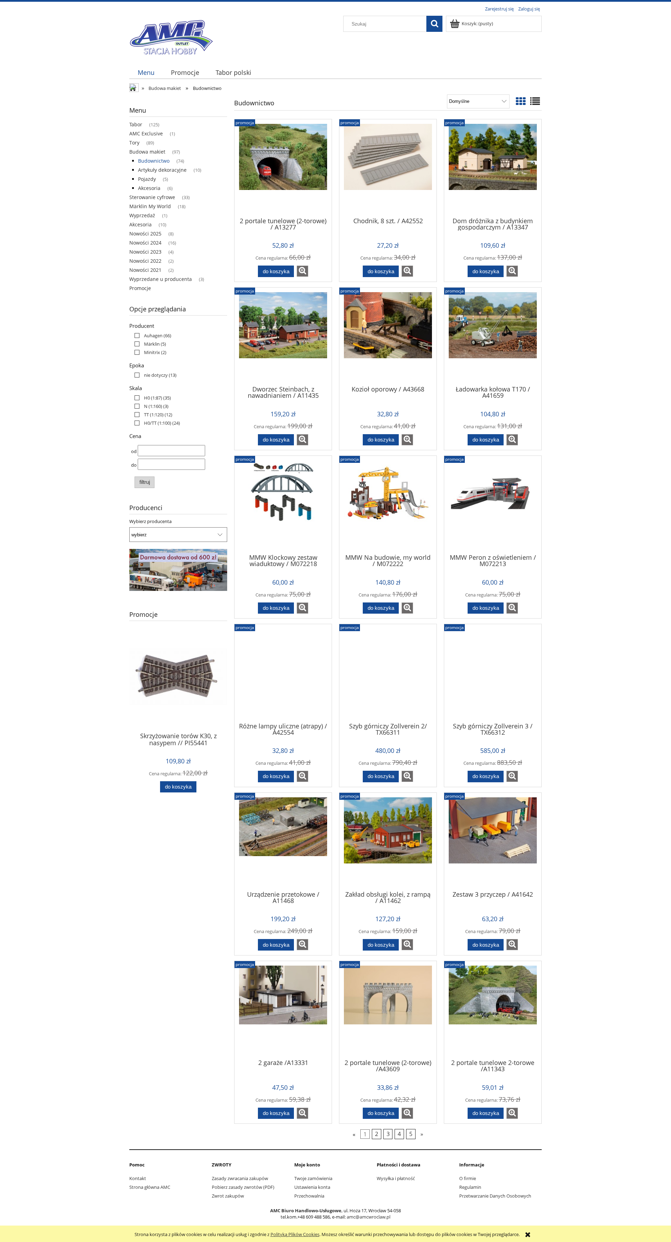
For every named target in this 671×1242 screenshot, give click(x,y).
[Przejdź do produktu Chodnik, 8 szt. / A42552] (388, 167)
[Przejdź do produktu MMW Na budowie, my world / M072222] (388, 504)
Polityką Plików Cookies (294, 1234)
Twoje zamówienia (313, 1178)
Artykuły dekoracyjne (162, 170)
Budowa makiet (147, 151)
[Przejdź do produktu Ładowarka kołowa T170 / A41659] (493, 336)
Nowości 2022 (145, 260)
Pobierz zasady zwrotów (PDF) (243, 1187)
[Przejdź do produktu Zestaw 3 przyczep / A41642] (493, 841)
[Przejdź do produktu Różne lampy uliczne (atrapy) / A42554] (283, 672)
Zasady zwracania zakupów (240, 1178)
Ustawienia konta (312, 1187)
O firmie (467, 1178)
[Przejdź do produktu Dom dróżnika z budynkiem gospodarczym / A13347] (493, 167)
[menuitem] (146, 72)
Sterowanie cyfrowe (152, 197)
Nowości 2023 (145, 251)
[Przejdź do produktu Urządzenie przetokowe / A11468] (283, 841)
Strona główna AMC (149, 1187)
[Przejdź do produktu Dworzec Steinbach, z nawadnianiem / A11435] (283, 336)
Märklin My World (150, 206)
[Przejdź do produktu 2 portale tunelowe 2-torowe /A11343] (493, 1009)
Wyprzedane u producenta (160, 279)
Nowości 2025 (145, 233)
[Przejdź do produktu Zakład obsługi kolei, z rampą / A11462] (388, 841)
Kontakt (137, 1178)
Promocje (140, 288)
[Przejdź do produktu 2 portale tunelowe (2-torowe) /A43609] (388, 1009)
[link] (151, 335)
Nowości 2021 (145, 270)
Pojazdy (147, 179)
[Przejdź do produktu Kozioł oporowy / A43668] (388, 336)
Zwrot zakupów (228, 1196)
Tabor (135, 124)
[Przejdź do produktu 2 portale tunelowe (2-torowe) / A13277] (283, 167)
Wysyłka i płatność (396, 1178)
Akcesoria (149, 188)
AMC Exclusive (146, 133)
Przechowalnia (309, 1196)
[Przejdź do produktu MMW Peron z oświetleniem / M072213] (493, 504)
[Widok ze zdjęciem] (521, 101)
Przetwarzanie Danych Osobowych (495, 1196)
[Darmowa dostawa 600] (178, 569)
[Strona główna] (171, 35)
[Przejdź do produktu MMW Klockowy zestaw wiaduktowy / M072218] (283, 504)
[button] (302, 271)
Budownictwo (153, 160)
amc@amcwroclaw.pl (368, 1217)
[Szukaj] (434, 24)
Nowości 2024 (145, 242)
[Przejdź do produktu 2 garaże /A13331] (283, 1009)
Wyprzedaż (142, 215)
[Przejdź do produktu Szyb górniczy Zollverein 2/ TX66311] (388, 672)
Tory (134, 142)
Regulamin (470, 1187)
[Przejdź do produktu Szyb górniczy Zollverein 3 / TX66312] (493, 672)
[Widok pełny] (535, 101)
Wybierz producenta (150, 521)
